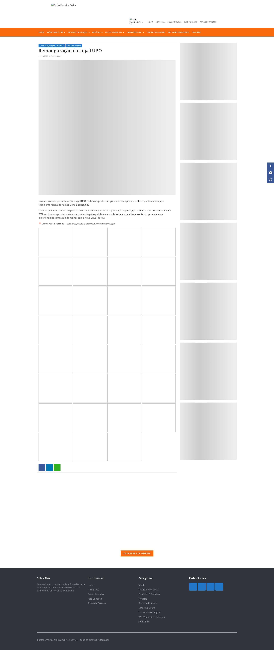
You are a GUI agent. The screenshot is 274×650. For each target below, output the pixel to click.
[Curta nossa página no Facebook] (229, 22)
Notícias (96, 32)
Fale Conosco (190, 22)
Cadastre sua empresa (137, 553)
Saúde (41, 32)
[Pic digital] (208, 71)
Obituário (196, 32)
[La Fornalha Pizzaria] (208, 371)
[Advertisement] (137, 498)
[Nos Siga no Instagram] (224, 22)
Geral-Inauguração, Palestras (51, 46)
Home (150, 22)
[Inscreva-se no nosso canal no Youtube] (234, 22)
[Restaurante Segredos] (208, 251)
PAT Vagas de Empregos (178, 32)
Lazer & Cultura (134, 32)
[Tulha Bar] (208, 131)
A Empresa (160, 22)
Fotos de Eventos (208, 22)
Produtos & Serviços (77, 32)
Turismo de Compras (156, 32)
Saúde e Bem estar (55, 32)
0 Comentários (55, 56)
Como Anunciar (174, 22)
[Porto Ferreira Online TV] (137, 22)
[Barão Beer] (208, 431)
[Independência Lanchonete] (208, 191)
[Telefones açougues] (208, 311)
